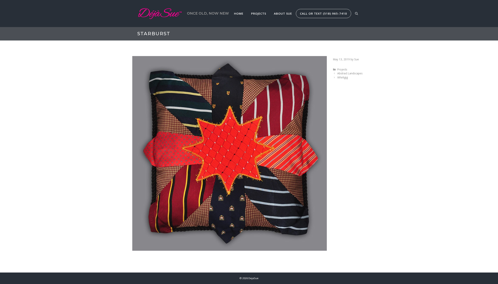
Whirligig (342, 77)
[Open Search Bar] (356, 13)
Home (238, 13)
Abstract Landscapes (350, 73)
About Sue (283, 13)
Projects (258, 13)
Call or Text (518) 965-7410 (323, 13)
